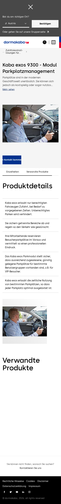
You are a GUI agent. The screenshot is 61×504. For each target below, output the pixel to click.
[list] (30, 412)
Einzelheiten (12, 172)
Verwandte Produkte (37, 172)
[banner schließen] (30, 7)
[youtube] (17, 492)
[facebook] (4, 492)
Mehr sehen (9, 89)
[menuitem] (16, 42)
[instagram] (29, 492)
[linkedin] (23, 492)
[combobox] (16, 24)
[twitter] (11, 492)
